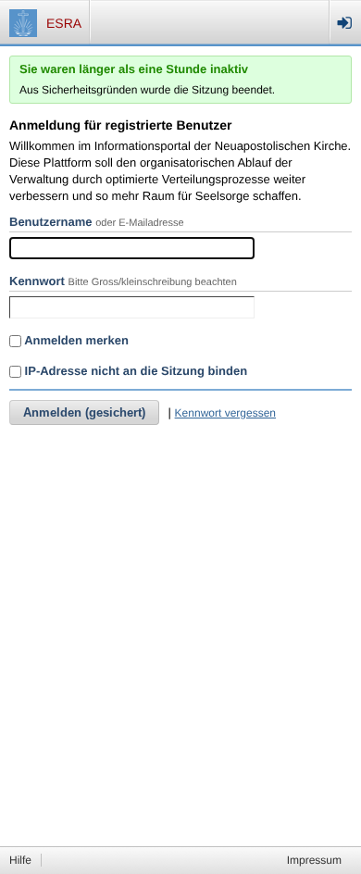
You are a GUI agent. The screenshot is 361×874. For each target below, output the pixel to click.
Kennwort (37, 281)
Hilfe (20, 860)
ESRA (63, 23)
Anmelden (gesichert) (84, 412)
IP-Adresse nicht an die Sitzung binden (134, 371)
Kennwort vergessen (225, 412)
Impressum (314, 860)
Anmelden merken (75, 340)
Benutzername (51, 222)
